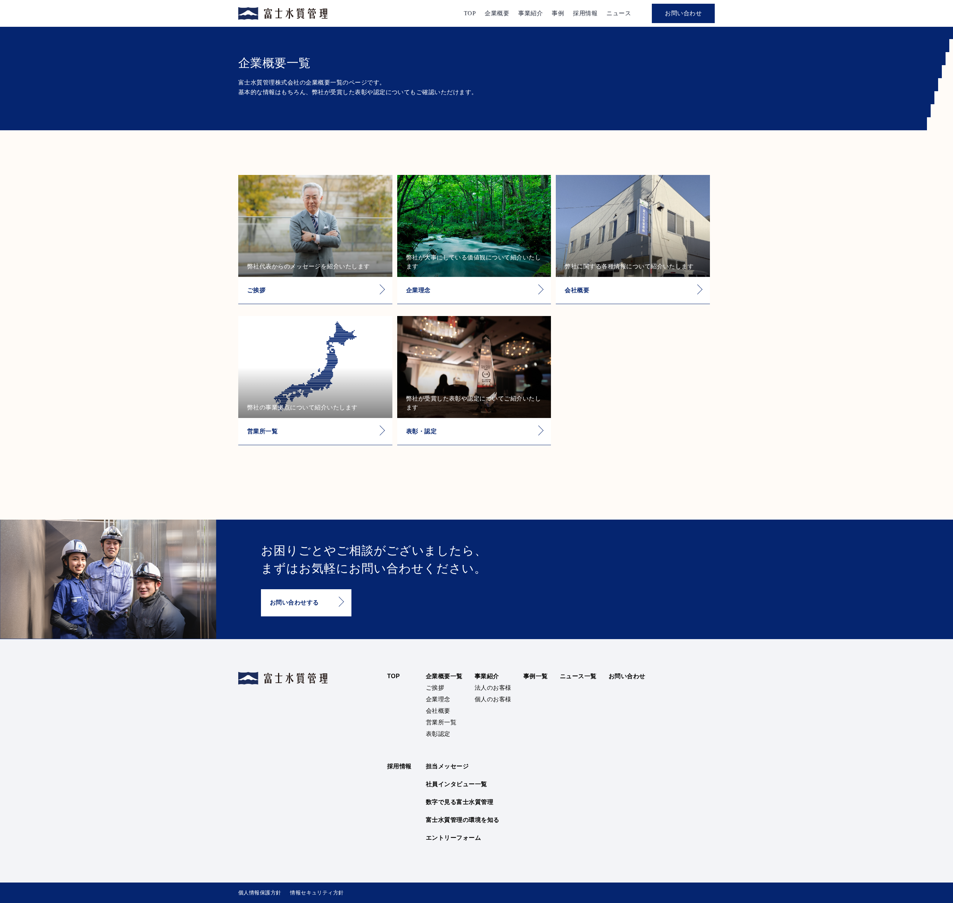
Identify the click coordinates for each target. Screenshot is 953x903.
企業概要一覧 (444, 676)
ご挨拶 (435, 688)
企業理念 (438, 699)
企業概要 (497, 13)
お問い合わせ (683, 13)
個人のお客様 (493, 699)
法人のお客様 (493, 688)
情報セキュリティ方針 (317, 893)
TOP (470, 13)
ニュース (618, 13)
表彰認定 (438, 734)
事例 (558, 13)
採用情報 (585, 13)
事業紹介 (530, 13)
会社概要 (438, 711)
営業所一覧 (441, 722)
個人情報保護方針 (259, 893)
